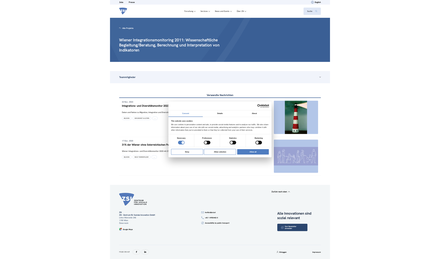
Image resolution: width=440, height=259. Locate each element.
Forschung (188, 11)
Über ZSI (240, 11)
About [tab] (254, 113)
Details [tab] (220, 113)
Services (204, 11)
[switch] (207, 142)
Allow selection (220, 152)
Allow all (253, 152)
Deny (187, 152)
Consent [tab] (185, 113)
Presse (132, 2)
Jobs (121, 2)
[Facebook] (136, 252)
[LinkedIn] (145, 252)
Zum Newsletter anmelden (290, 227)
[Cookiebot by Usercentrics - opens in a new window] (259, 106)
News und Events (222, 11)
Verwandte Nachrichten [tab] (220, 95)
